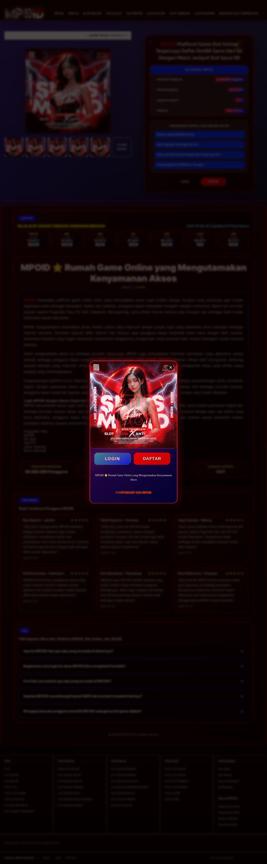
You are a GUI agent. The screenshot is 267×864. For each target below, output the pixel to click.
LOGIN (112, 458)
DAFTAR (152, 458)
